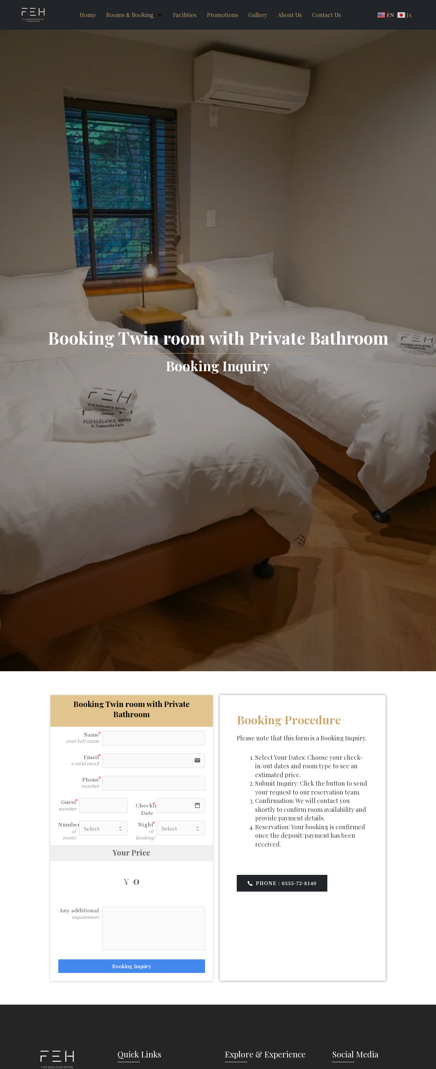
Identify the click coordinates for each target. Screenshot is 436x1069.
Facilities (185, 15)
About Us (290, 15)
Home (87, 15)
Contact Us (326, 15)
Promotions (222, 15)
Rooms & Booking (130, 15)
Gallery (257, 15)
